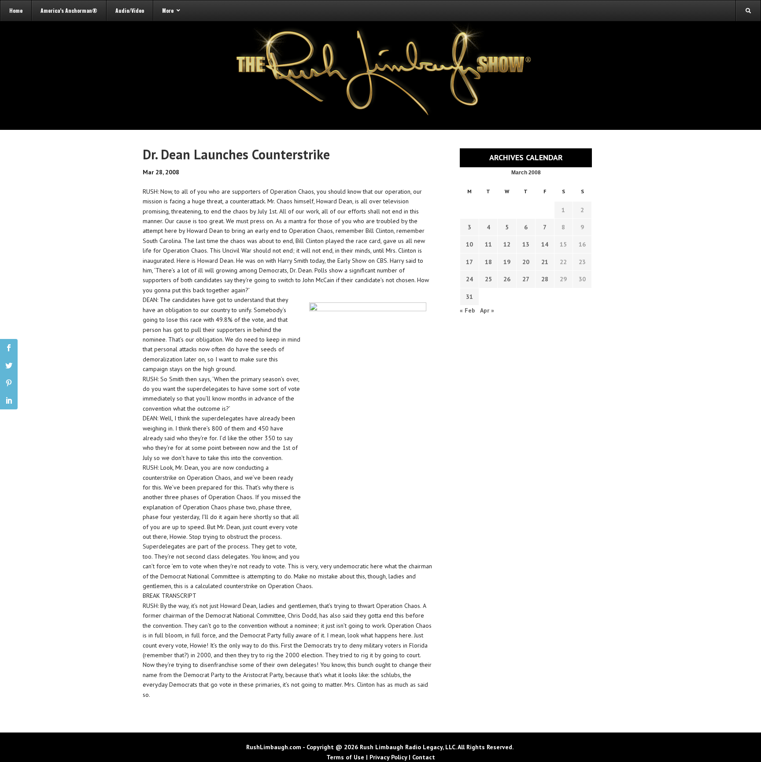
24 (469, 279)
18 (488, 262)
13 (525, 244)
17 (469, 262)
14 (544, 244)
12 (506, 244)
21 (544, 262)
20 (525, 262)
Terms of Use (345, 757)
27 (525, 279)
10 (469, 244)
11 (488, 244)
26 (506, 279)
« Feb (467, 310)
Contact (423, 757)
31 (469, 297)
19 (506, 262)
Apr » (487, 310)
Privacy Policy (388, 757)
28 (544, 279)
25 (488, 279)
